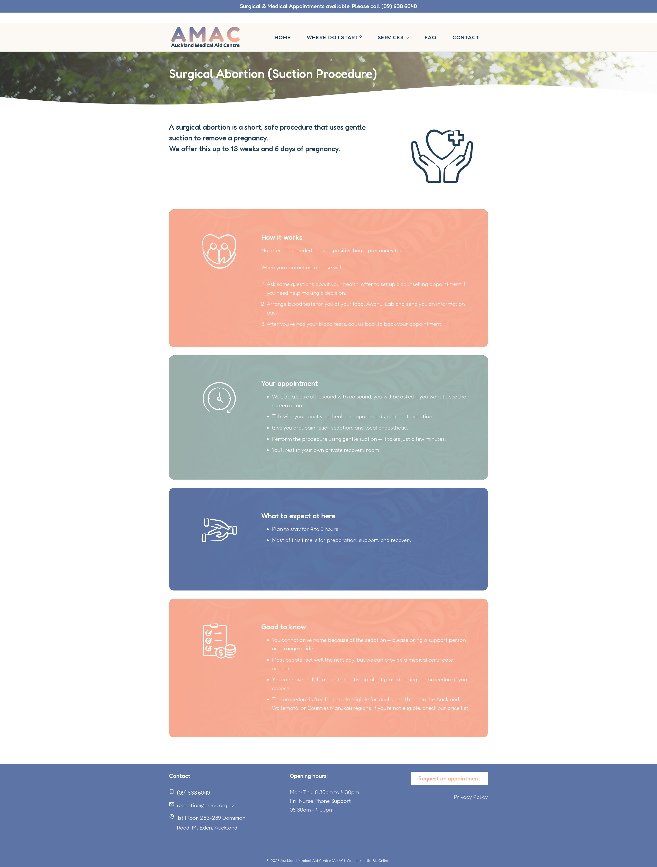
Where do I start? (334, 37)
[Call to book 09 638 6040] (328, 6)
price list (457, 708)
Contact (466, 37)
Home (283, 37)
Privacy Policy (471, 797)
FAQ (431, 37)
